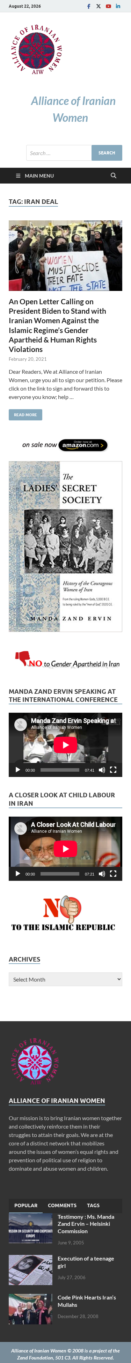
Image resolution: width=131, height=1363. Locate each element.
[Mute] (102, 769)
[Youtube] (108, 6)
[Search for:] (74, 153)
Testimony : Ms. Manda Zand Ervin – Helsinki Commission (86, 1224)
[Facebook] (89, 6)
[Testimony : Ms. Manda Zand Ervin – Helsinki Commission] (30, 1217)
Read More (23, 413)
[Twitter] (98, 6)
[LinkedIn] (118, 6)
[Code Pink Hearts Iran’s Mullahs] (30, 1298)
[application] (65, 745)
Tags (93, 1205)
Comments (62, 1205)
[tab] (26, 1206)
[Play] (17, 769)
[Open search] (113, 176)
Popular (25, 1205)
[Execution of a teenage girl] (30, 1259)
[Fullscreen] (113, 769)
